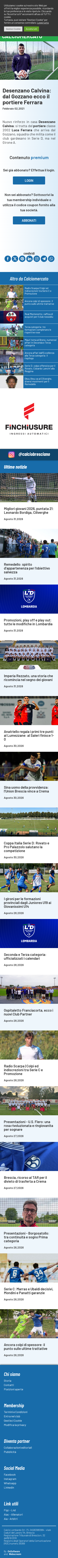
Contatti (9, 1384)
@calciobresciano (34, 454)
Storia (7, 1380)
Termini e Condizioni (15, 1411)
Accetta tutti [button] (31, 29)
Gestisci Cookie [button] (13, 29)
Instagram (10, 1478)
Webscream (15, 1554)
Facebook (10, 1474)
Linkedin (9, 1487)
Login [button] (29, 180)
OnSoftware (14, 1551)
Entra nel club (12, 1416)
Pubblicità (10, 1451)
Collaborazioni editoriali (18, 1447)
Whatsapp (10, 1483)
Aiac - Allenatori (13, 1514)
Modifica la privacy (15, 1424)
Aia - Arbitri (11, 1518)
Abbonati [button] (29, 220)
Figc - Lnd (10, 1510)
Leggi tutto (43, 22)
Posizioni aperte (13, 1389)
